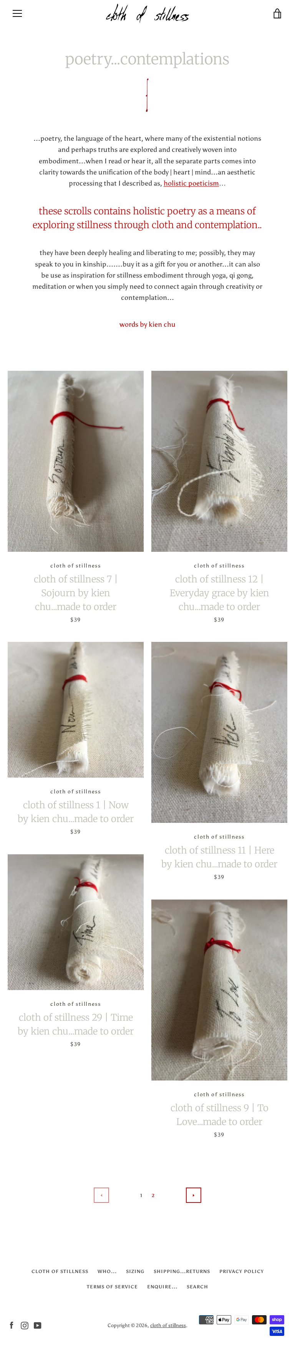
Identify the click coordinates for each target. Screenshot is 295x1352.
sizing (135, 1271)
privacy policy (241, 1271)
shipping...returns (182, 1271)
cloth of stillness (59, 1271)
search (197, 1286)
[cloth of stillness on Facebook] (11, 1325)
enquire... (162, 1286)
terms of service (112, 1286)
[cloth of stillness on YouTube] (37, 1325)
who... (107, 1271)
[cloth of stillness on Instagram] (24, 1325)
